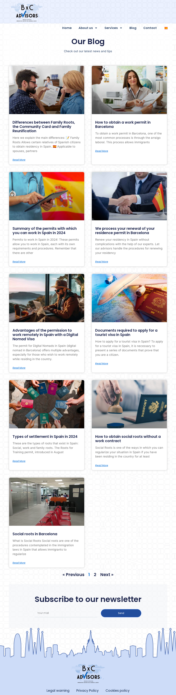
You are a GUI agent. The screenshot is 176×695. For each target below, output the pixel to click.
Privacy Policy (87, 690)
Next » (106, 575)
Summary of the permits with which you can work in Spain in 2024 (45, 230)
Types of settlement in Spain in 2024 (45, 436)
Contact (150, 28)
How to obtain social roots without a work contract (128, 438)
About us (86, 28)
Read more (19, 160)
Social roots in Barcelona (35, 533)
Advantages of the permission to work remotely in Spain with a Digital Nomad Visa (45, 334)
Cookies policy (118, 690)
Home (67, 28)
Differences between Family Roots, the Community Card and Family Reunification (44, 126)
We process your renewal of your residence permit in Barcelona (125, 230)
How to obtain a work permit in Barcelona (123, 124)
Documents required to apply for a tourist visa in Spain (126, 332)
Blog (132, 28)
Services (111, 28)
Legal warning (58, 690)
